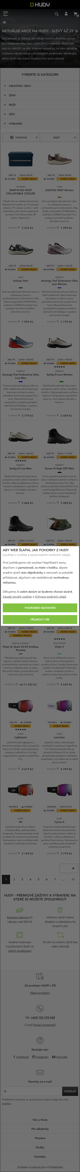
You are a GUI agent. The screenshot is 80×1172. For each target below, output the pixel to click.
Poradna (40, 1138)
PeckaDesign (56, 1167)
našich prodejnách (19, 951)
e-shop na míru (38, 1167)
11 (73, 879)
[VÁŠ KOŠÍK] (75, 14)
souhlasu (6, 1103)
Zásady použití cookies (17, 597)
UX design (22, 1167)
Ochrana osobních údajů (50, 597)
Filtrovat (21, 137)
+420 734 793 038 (43, 1017)
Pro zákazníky (40, 1128)
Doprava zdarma (17, 917)
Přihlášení (66, 14)
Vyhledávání (56, 14)
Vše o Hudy (40, 1119)
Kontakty (40, 1156)
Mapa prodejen (40, 993)
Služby (40, 1147)
